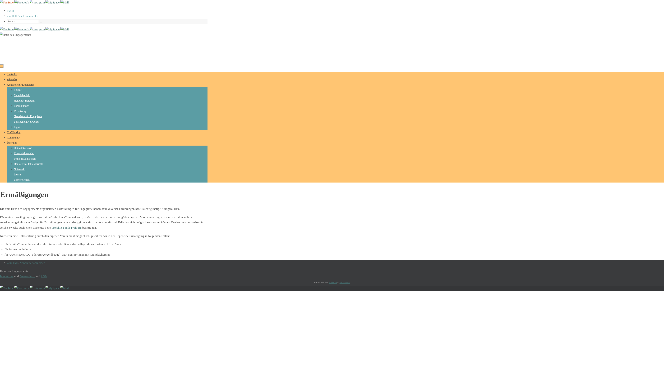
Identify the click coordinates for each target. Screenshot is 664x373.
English (10, 11)
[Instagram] (37, 2)
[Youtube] (7, 2)
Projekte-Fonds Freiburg (67, 227)
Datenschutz (27, 276)
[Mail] (64, 2)
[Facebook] (22, 2)
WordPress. (345, 282)
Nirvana (333, 282)
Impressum (6, 276)
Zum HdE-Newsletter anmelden (22, 16)
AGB (44, 276)
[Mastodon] (52, 2)
